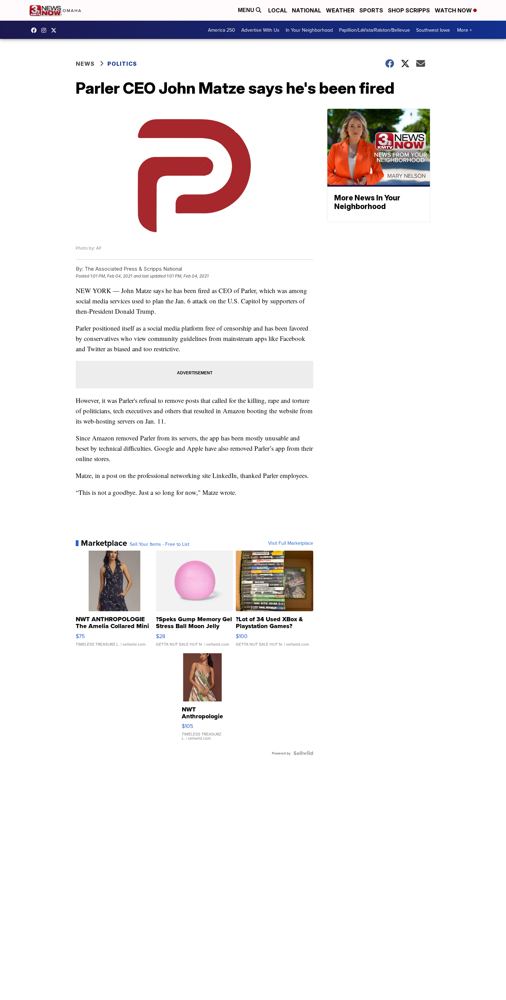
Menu (247, 10)
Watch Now (454, 10)
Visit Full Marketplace (290, 543)
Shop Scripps (409, 10)
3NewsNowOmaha (55, 30)
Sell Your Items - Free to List (159, 544)
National (306, 10)
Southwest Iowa (433, 30)
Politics (122, 63)
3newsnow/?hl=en (45, 30)
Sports (371, 10)
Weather (340, 10)
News (85, 63)
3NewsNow (35, 30)
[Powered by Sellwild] (303, 753)
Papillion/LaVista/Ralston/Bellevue (374, 30)
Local (277, 10)
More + (464, 30)
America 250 (221, 30)
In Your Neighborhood (309, 30)
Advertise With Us (260, 30)
